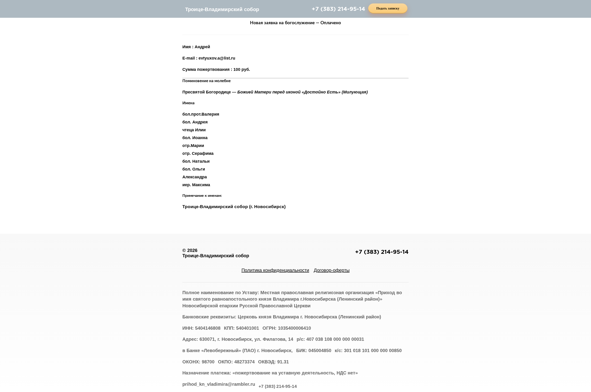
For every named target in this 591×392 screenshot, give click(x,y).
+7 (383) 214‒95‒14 (338, 9)
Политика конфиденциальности (275, 270)
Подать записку (387, 8)
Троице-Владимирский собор (222, 9)
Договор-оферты (332, 270)
